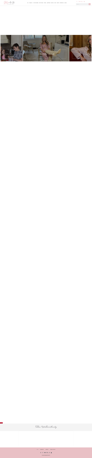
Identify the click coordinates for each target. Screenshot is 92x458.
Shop (55, 2)
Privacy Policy (52, 449)
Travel (45, 2)
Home (37, 449)
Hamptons (48, 2)
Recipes (52, 2)
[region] (46, 48)
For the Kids (41, 2)
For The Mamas (35, 2)
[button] (46, 48)
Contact (47, 449)
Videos (65, 2)
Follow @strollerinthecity (46, 427)
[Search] (90, 4)
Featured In (62, 2)
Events (58, 2)
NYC (28, 2)
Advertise (42, 449)
